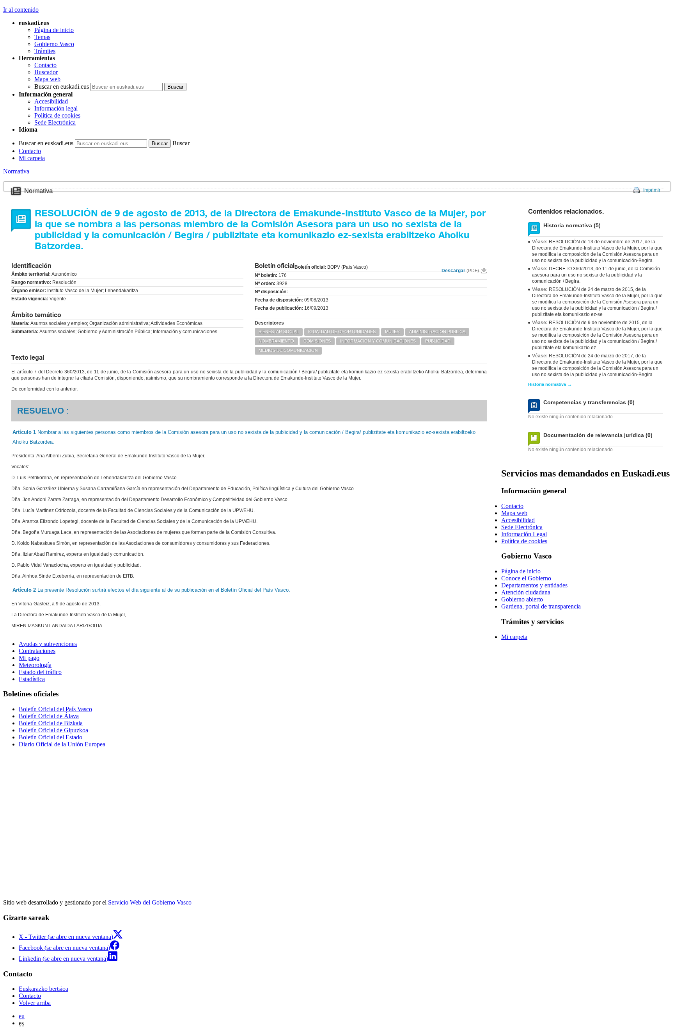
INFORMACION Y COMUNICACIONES (378, 341)
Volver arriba (35, 1002)
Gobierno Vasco (54, 44)
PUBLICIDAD (438, 341)
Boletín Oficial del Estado (50, 737)
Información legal (56, 108)
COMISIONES (317, 341)
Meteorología (35, 665)
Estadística (32, 679)
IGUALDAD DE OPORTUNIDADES (342, 331)
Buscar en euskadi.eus (61, 86)
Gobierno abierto (522, 599)
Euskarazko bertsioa (43, 988)
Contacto (45, 65)
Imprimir (651, 190)
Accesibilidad (51, 101)
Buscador (46, 72)
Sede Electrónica (55, 122)
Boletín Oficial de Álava (49, 716)
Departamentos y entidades (534, 585)
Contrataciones (37, 651)
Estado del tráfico (40, 672)
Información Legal (524, 534)
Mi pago (29, 658)
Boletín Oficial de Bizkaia (51, 723)
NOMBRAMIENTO (276, 341)
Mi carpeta (32, 158)
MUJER (392, 331)
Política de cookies (57, 115)
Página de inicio (54, 30)
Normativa (16, 171)
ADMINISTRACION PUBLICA (437, 331)
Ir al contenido (21, 9)
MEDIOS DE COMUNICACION (288, 350)
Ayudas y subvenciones (48, 643)
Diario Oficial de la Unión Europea (62, 744)
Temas (42, 37)
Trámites (44, 51)
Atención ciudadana (525, 592)
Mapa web (47, 79)
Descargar (460, 270)
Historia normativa (550, 384)
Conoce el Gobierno (526, 578)
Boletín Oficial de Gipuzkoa (53, 730)
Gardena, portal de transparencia (541, 606)
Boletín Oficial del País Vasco (55, 709)
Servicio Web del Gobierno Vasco (150, 902)
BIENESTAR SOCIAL (279, 331)
